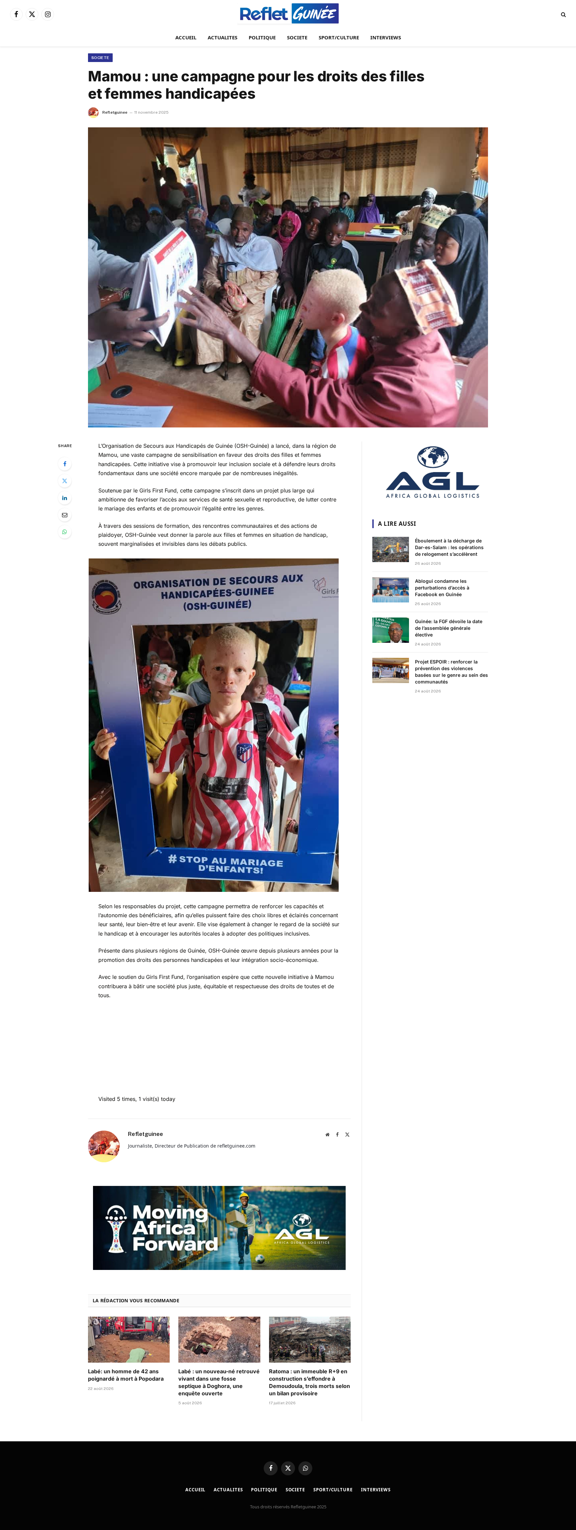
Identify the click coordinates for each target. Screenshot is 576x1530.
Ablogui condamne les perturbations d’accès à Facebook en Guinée (442, 587)
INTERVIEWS (385, 37)
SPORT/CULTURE (339, 37)
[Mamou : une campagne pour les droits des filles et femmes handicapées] (288, 277)
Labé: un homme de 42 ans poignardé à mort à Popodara (126, 1375)
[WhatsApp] (64, 531)
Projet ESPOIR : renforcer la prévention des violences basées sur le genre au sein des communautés (451, 671)
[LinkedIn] (64, 497)
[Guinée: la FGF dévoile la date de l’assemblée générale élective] (390, 630)
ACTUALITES (222, 37)
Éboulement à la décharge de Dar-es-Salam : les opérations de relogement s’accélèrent (449, 547)
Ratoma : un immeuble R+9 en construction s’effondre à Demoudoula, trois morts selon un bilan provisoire (309, 1382)
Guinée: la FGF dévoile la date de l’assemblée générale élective (448, 627)
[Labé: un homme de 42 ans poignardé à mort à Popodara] (129, 1340)
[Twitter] (64, 480)
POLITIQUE (262, 37)
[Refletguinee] (288, 14)
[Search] (563, 14)
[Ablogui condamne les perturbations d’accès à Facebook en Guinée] (390, 589)
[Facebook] (64, 463)
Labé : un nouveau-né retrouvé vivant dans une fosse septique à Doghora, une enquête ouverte (219, 1382)
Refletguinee (114, 112)
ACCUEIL (185, 37)
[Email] (64, 514)
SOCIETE (297, 37)
